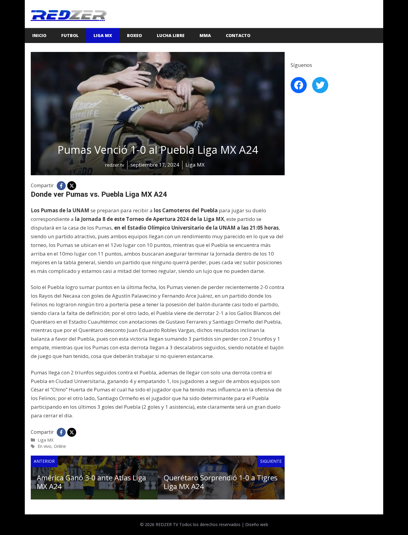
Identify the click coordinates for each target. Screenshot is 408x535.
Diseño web (256, 524)
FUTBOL (70, 35)
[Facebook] (61, 185)
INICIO (39, 35)
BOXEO (134, 35)
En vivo (44, 446)
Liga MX (102, 35)
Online (60, 446)
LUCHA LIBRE (171, 35)
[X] (71, 185)
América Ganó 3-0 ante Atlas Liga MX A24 (91, 482)
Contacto (238, 35)
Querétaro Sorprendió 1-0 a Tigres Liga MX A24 (220, 482)
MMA (205, 35)
